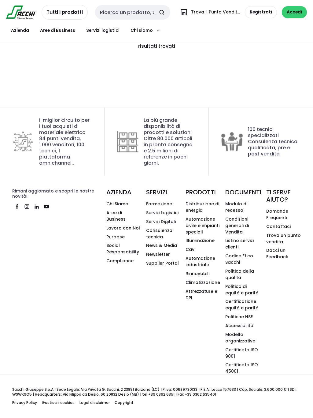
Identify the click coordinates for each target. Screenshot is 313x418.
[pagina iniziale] (21, 12)
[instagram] (27, 206)
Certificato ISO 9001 (241, 353)
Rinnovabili (197, 274)
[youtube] (46, 206)
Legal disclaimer (94, 402)
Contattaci (278, 226)
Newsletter (158, 254)
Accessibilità (239, 326)
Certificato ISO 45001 (241, 368)
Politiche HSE (239, 317)
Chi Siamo (117, 204)
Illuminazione (200, 240)
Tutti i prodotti (64, 12)
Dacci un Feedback (277, 253)
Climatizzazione (203, 282)
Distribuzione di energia (202, 207)
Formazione (159, 204)
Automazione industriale (200, 261)
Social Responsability (122, 248)
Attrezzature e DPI (201, 294)
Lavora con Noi (123, 228)
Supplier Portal (162, 263)
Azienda (20, 30)
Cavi (190, 249)
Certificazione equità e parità (242, 304)
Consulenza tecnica (159, 233)
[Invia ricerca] (162, 12)
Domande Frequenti (277, 214)
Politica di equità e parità (242, 289)
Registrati (261, 12)
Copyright (124, 402)
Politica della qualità (239, 274)
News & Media (161, 245)
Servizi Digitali (161, 221)
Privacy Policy (24, 402)
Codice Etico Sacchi (239, 259)
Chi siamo (142, 30)
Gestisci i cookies (58, 402)
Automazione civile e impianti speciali (202, 225)
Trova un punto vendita (283, 238)
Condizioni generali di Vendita (237, 225)
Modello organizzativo (240, 337)
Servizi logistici (103, 30)
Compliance (120, 261)
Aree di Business (57, 30)
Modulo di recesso (236, 207)
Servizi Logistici (162, 213)
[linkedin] (37, 206)
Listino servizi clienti (239, 243)
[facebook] (17, 206)
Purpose (115, 237)
